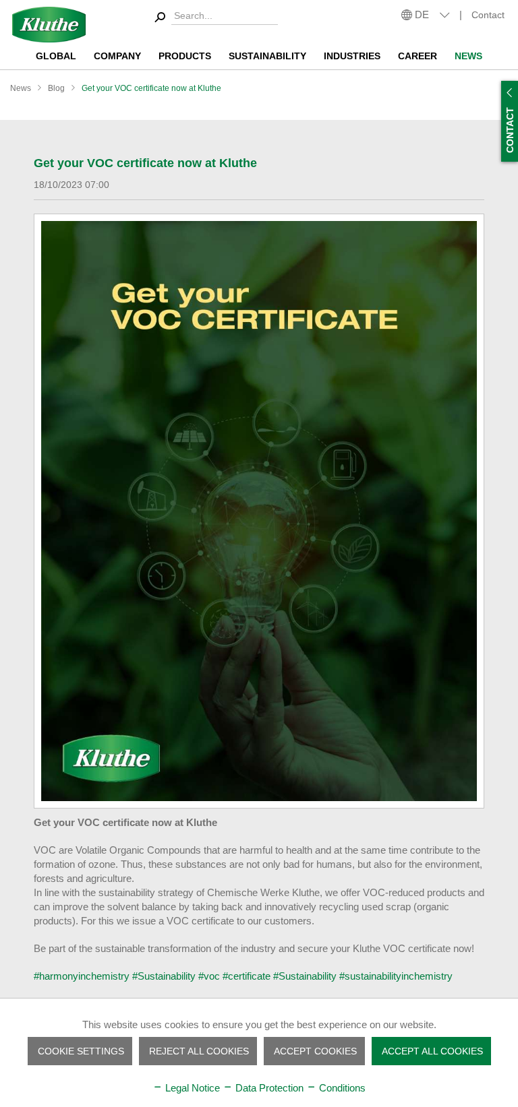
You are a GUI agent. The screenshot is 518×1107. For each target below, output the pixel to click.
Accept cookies (315, 1051)
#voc (209, 976)
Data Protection (268, 1088)
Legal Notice (191, 1088)
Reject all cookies (199, 1051)
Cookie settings (81, 1051)
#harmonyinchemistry (82, 976)
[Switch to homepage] (49, 24)
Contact (488, 14)
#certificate (246, 976)
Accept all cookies (432, 1051)
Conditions (341, 1088)
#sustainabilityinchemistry (396, 976)
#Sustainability (164, 976)
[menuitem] (214, 18)
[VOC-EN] (259, 511)
